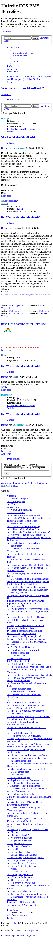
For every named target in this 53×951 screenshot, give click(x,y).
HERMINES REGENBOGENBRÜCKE (20, 324)
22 (18, 121)
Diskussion (10, 311)
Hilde (3, 355)
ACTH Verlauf (16, 313)
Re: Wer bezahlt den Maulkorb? (20, 217)
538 (18, 357)
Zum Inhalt (6, 31)
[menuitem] (24, 53)
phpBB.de (33, 930)
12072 (20, 209)
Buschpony (6, 118)
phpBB (16, 923)
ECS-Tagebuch (12, 305)
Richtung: (27, 467)
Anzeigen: (9, 465)
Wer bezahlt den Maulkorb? (22, 88)
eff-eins (4, 203)
